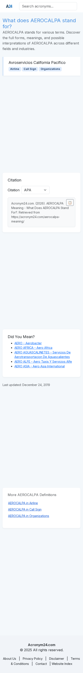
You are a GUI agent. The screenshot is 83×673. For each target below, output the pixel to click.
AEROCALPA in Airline (23, 503)
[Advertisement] (41, 124)
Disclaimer (56, 658)
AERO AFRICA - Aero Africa (33, 347)
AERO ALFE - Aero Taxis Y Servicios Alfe (43, 361)
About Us (9, 658)
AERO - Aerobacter (28, 343)
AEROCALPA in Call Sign (25, 509)
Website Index (62, 664)
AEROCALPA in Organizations (28, 516)
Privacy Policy (33, 658)
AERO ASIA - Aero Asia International (39, 366)
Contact (41, 664)
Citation (14, 190)
